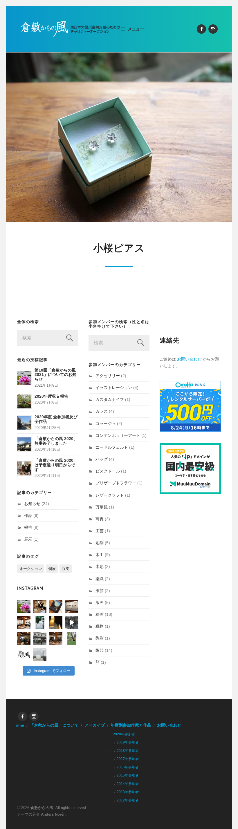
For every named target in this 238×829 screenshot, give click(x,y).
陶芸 (99, 650)
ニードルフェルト (111, 447)
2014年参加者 (128, 783)
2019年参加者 (128, 742)
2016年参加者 (128, 767)
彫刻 (99, 542)
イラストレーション (113, 387)
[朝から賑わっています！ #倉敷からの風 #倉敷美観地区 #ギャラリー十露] (23, 638)
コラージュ (105, 423)
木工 (99, 554)
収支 (65, 568)
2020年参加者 (124, 734)
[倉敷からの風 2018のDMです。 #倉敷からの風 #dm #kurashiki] (71, 638)
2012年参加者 (128, 800)
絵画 (99, 614)
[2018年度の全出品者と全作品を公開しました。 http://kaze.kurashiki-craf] (55, 622)
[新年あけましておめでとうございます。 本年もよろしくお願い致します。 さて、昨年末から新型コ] (23, 606)
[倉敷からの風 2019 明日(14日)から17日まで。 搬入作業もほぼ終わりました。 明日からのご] (23, 622)
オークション (30, 568)
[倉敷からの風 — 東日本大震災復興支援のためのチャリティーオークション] (71, 29)
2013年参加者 (128, 792)
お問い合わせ (189, 359)
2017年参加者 (128, 759)
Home (18, 725)
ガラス (101, 411)
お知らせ (32, 503)
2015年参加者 (128, 775)
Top (224, 815)
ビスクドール (107, 471)
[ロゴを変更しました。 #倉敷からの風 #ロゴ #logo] (23, 654)
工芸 (99, 530)
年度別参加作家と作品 (131, 725)
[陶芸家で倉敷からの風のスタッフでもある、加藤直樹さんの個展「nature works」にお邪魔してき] (39, 654)
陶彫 (99, 638)
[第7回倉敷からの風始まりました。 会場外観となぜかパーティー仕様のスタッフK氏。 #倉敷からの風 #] (39, 638)
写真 (99, 519)
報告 (28, 527)
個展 (52, 568)
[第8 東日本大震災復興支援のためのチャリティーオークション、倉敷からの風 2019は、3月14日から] (39, 622)
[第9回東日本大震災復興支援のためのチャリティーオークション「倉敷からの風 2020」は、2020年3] (55, 606)
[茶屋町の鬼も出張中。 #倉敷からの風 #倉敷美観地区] (71, 622)
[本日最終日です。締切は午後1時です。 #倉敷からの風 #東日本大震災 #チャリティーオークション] (71, 606)
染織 (99, 578)
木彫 (99, 566)
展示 (28, 539)
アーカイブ (94, 725)
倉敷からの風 (41, 808)
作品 (28, 515)
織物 (99, 626)
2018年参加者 (128, 750)
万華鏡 (101, 507)
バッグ (101, 459)
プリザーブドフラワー (115, 483)
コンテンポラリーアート (117, 435)
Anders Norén (53, 814)
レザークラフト (109, 495)
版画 (99, 602)
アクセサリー (107, 375)
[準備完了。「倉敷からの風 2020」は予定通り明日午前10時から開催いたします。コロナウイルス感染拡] (39, 606)
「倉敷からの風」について (54, 725)
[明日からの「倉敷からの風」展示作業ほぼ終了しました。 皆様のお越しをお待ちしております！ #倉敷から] (55, 638)
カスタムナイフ (109, 399)
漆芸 (99, 590)
